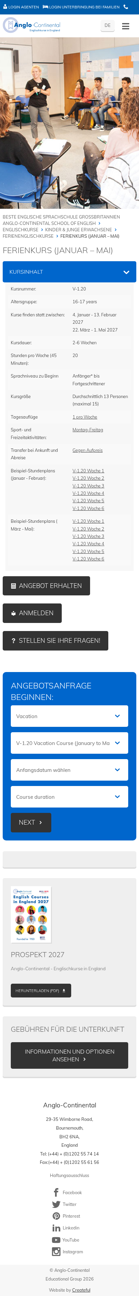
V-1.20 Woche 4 (88, 493)
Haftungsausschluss (69, 1175)
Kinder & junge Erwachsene (78, 229)
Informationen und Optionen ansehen (69, 1055)
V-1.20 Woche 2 (88, 478)
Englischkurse (20, 229)
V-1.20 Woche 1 (88, 470)
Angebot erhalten (50, 586)
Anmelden (36, 613)
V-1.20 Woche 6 (88, 508)
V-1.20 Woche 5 (88, 500)
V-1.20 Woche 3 (88, 485)
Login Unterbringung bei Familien (83, 7)
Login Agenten (23, 7)
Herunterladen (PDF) (37, 990)
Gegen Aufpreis (88, 450)
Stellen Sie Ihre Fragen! (59, 640)
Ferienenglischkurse (28, 236)
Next (27, 822)
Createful (81, 1290)
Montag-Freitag (88, 429)
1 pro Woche (85, 417)
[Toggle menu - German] (125, 26)
